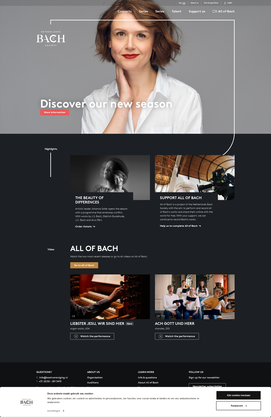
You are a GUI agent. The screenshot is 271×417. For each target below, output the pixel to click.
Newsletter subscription (207, 386)
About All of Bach (148, 382)
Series (143, 11)
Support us (197, 11)
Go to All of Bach (84, 265)
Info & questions (211, 3)
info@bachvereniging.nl (52, 377)
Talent (176, 11)
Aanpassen (237, 405)
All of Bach (226, 11)
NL (180, 3)
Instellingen (53, 410)
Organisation (95, 377)
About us (195, 3)
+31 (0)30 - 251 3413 (48, 381)
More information (54, 112)
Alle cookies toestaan (238, 395)
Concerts (125, 11)
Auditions (92, 382)
